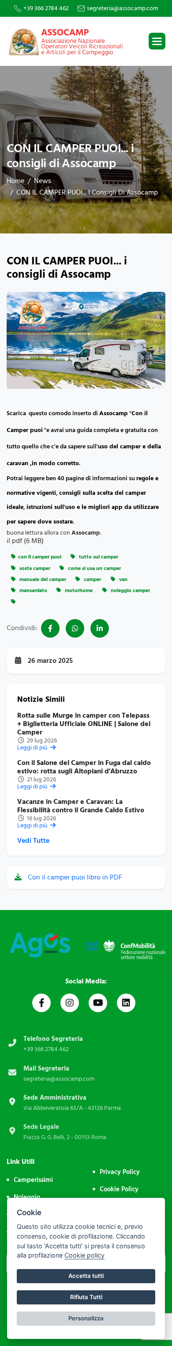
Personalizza (86, 1318)
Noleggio (27, 1197)
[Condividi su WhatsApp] (75, 628)
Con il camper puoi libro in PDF (74, 877)
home (15, 181)
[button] (157, 41)
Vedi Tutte (33, 841)
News (42, 181)
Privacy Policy (120, 1172)
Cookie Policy (119, 1189)
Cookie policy (84, 1255)
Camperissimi (33, 1179)
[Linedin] (126, 1003)
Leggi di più (33, 747)
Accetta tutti (86, 1275)
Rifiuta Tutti (86, 1296)
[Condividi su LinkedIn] (99, 628)
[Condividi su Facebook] (50, 628)
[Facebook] (41, 1003)
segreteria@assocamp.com (122, 8)
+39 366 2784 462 (46, 8)
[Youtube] (98, 1003)
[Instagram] (69, 1003)
